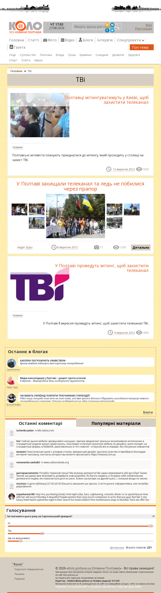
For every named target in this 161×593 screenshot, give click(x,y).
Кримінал (86, 55)
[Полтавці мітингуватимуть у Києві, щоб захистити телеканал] (39, 115)
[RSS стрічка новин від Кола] (107, 25)
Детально (141, 247)
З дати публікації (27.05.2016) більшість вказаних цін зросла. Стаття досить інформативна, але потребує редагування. (82, 485)
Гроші (72, 55)
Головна (16, 40)
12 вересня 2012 (124, 169)
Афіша (38, 60)
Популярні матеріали (116, 423)
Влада (60, 55)
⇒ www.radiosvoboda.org (42, 462)
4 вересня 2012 (124, 332)
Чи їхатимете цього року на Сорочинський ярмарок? (39, 516)
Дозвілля (118, 55)
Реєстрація (143, 28)
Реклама (19, 574)
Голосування (21, 510)
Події (12, 55)
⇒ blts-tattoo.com (35, 430)
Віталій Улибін (14, 404)
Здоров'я (134, 55)
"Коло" (17, 564)
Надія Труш (25, 247)
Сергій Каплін (13, 369)
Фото (52, 40)
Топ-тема (140, 47)
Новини (18, 147)
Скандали (102, 55)
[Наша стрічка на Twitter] (112, 30)
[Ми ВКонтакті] (112, 25)
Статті (33, 40)
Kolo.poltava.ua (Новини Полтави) (94, 568)
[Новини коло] (25, 27)
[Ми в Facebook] (107, 30)
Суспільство (28, 55)
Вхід (149, 25)
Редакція (20, 578)
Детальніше (117, 547)
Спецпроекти (129, 40)
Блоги (88, 40)
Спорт (13, 60)
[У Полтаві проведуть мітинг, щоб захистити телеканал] (39, 283)
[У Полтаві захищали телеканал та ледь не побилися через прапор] (36, 209)
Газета (19, 47)
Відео (70, 40)
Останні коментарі (40, 423)
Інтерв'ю (105, 40)
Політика (46, 55)
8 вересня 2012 (67, 247)
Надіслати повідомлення (29, 569)
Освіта (25, 60)
